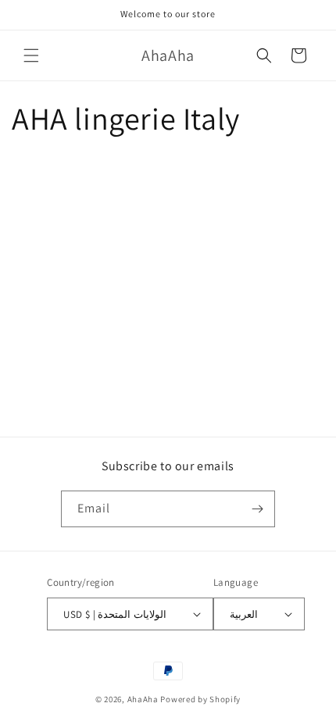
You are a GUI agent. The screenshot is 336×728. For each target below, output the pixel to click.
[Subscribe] (257, 509)
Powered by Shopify (200, 699)
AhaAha (143, 699)
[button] (31, 55)
